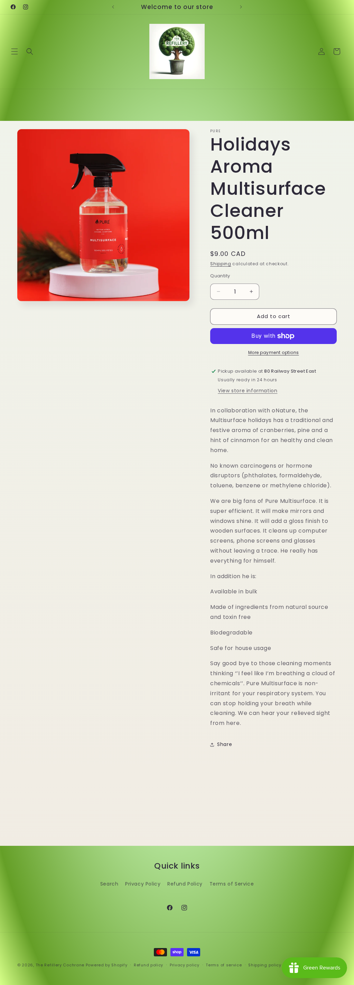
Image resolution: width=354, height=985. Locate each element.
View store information (247, 390)
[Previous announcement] (113, 6)
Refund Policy (185, 883)
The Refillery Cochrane (60, 965)
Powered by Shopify (107, 965)
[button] (14, 51)
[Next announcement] (241, 6)
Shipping (220, 264)
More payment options (273, 352)
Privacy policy (184, 965)
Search (109, 883)
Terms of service (224, 965)
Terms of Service (231, 883)
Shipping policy (264, 965)
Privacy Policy (142, 883)
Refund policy (148, 965)
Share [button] (224, 744)
